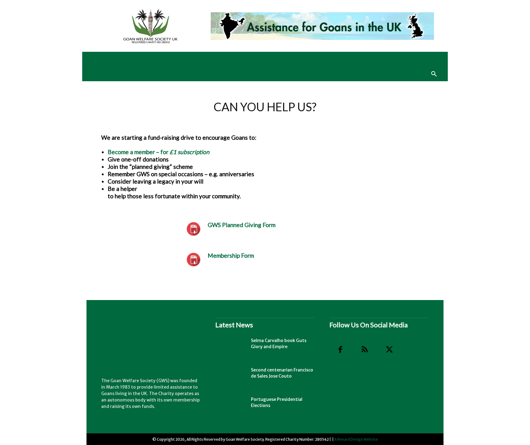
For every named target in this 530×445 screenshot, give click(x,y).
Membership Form (231, 255)
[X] (389, 349)
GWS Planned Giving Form (241, 224)
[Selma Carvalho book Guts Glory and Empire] (230, 348)
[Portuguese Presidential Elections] (230, 407)
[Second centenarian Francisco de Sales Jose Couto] (230, 377)
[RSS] (364, 349)
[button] (434, 74)
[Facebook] (340, 349)
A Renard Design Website (356, 439)
